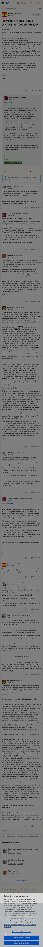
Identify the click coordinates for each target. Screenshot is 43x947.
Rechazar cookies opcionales (21, 937)
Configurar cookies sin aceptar (21, 932)
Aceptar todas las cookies (22, 943)
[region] (21, 920)
